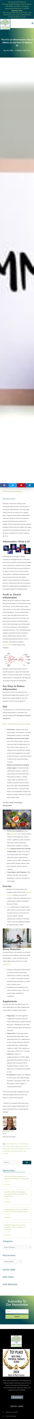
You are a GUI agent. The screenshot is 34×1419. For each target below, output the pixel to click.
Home (5, 491)
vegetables (14, 834)
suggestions (7, 964)
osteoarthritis (6, 1151)
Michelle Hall (8, 1131)
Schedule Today (17, 10)
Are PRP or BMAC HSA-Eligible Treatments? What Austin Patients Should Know (15, 1194)
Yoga (9, 907)
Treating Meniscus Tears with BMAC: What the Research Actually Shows (16, 1211)
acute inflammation (11, 1144)
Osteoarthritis (7, 645)
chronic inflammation (13, 1146)
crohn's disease (23, 1146)
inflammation (14, 1148)
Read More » (7, 1184)
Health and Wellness (15, 491)
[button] (32, 23)
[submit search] (27, 1162)
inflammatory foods (24, 1148)
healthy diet (6, 1148)
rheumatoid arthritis (16, 1151)
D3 (23, 1051)
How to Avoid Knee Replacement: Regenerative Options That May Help (16, 1178)
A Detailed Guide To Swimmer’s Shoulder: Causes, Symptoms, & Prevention (15, 1227)
